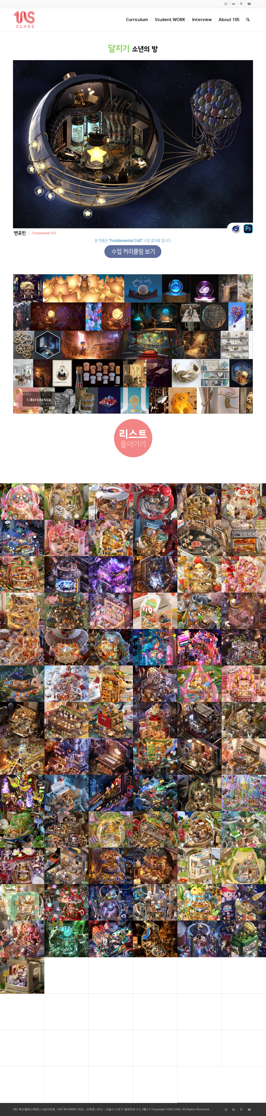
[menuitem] (137, 19)
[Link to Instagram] (225, 4)
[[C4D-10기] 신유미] (4, 558)
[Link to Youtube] (249, 4)
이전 (24, 344)
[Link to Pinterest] (241, 4)
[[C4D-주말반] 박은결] (262, 558)
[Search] (248, 19)
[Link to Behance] (233, 4)
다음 (241, 344)
